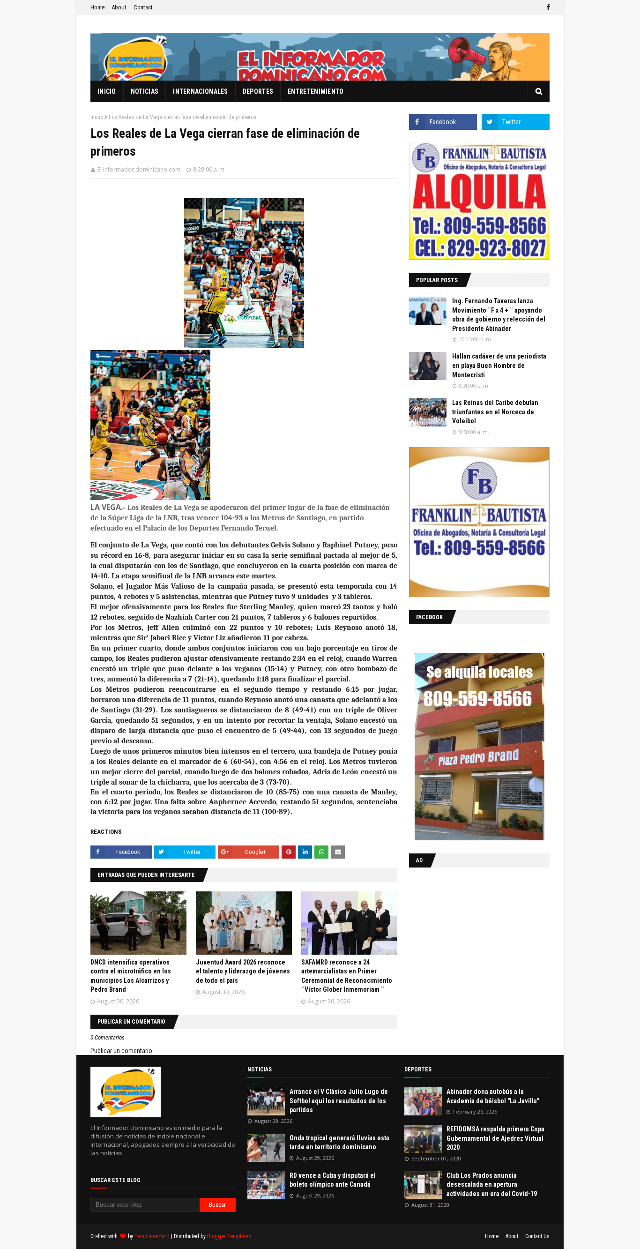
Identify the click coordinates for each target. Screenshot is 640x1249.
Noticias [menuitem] (144, 91)
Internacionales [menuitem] (200, 91)
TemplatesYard (152, 1236)
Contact (143, 7)
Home (97, 7)
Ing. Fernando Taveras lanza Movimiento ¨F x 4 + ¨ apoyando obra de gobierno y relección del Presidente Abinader (498, 314)
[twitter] (516, 122)
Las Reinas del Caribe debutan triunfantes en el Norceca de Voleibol (495, 412)
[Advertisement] (467, 935)
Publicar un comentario (121, 1051)
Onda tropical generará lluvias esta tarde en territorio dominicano (339, 1142)
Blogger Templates (229, 1236)
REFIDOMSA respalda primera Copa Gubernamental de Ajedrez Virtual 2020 (495, 1138)
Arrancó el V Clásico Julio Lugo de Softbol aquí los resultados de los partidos (339, 1101)
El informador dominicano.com (138, 169)
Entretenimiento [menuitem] (316, 91)
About (119, 7)
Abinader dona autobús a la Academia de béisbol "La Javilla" (493, 1096)
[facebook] (547, 7)
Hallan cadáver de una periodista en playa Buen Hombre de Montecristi (499, 365)
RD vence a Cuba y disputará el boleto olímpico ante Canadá (333, 1180)
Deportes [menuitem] (258, 91)
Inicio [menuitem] (106, 91)
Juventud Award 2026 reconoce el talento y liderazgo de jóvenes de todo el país (243, 971)
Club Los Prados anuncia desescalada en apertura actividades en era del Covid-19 (492, 1184)
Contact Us (537, 1236)
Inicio (96, 117)
